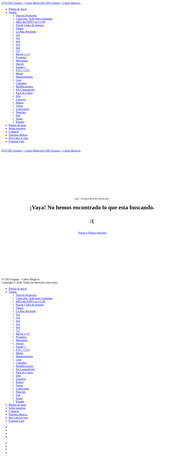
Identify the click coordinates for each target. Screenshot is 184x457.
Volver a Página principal (92, 232)
